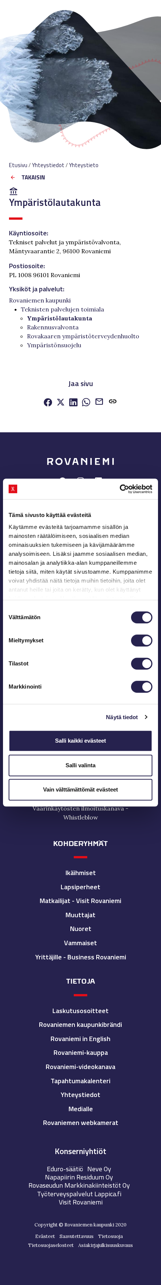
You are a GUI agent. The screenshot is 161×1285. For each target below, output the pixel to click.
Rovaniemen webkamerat (80, 1123)
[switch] (141, 640)
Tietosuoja (110, 1236)
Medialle (81, 1109)
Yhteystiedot (80, 1095)
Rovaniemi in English (80, 1039)
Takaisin (33, 178)
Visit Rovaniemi (81, 1202)
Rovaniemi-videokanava (80, 1067)
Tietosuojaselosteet (51, 1245)
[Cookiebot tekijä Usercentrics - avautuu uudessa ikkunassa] (119, 489)
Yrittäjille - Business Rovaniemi (80, 957)
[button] (112, 402)
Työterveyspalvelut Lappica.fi (79, 1194)
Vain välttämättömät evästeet (80, 789)
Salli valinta (80, 765)
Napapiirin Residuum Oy (79, 1177)
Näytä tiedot (122, 717)
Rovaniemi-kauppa (81, 1052)
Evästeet (45, 1236)
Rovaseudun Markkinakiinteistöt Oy (79, 1185)
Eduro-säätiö (65, 1169)
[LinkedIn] (73, 403)
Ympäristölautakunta (59, 318)
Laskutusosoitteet (80, 1011)
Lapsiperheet (80, 887)
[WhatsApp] (86, 403)
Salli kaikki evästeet (80, 740)
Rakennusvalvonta (53, 327)
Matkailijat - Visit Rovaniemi (80, 901)
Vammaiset (80, 943)
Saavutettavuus (77, 1236)
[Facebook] (48, 403)
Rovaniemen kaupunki (40, 300)
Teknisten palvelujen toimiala (62, 309)
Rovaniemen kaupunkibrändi (80, 1024)
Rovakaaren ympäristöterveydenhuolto (83, 336)
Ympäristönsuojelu (54, 345)
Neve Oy (99, 1169)
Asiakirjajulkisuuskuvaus (105, 1245)
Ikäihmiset (81, 873)
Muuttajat (80, 915)
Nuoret (80, 929)
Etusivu (18, 165)
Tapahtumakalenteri (80, 1081)
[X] (61, 403)
